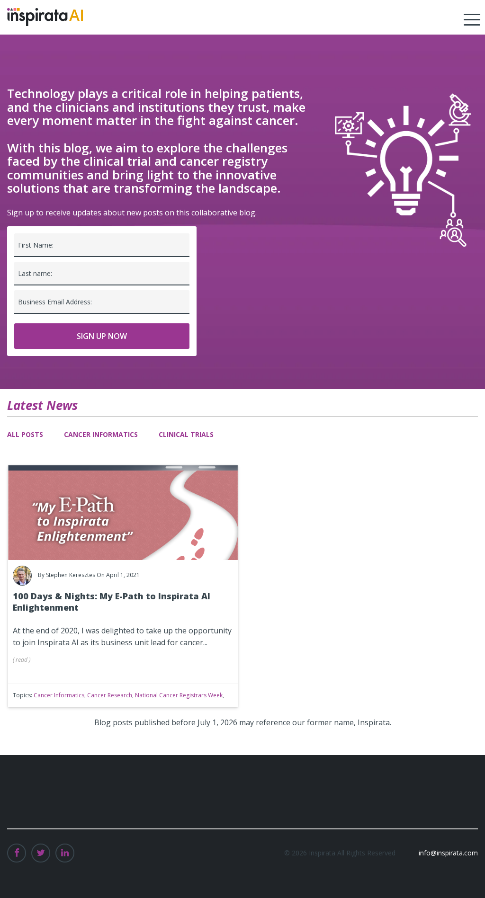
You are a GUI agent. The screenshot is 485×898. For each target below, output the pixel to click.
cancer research (109, 695)
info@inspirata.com (448, 852)
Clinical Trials (186, 434)
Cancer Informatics (101, 434)
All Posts (25, 434)
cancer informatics (59, 695)
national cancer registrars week (179, 695)
